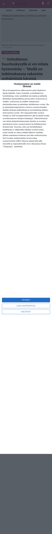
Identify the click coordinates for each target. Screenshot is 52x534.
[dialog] (26, 267)
